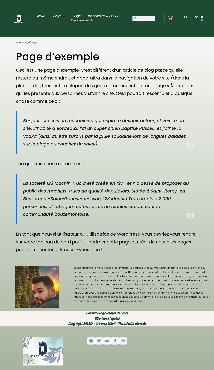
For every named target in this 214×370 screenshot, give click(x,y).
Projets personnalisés (82, 20)
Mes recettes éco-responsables (103, 16)
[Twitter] (196, 17)
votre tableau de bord (47, 242)
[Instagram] (185, 17)
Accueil (40, 16)
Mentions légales (107, 318)
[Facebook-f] (191, 17)
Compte (77, 16)
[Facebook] (91, 341)
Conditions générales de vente (107, 313)
